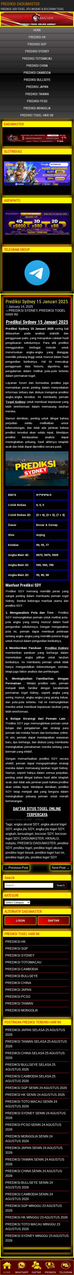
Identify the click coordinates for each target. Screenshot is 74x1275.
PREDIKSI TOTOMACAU (37, 58)
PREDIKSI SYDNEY (37, 51)
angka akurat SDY (26, 824)
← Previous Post (16, 867)
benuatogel (25, 833)
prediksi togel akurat (48, 848)
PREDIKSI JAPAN (37, 87)
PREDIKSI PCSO (37, 101)
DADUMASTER (32, 838)
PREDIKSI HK (37, 37)
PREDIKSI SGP (37, 44)
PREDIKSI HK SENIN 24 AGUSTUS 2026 (35, 1094)
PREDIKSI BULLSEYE (37, 80)
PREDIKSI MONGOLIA (37, 108)
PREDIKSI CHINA (37, 66)
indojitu (11, 843)
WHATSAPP (21, 1272)
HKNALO (52, 838)
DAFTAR (36, 1272)
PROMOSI (50, 1272)
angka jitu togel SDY (50, 829)
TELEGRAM (65, 1272)
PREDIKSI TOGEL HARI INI (36, 115)
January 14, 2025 (21, 306)
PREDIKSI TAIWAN (37, 94)
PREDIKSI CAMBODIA (37, 73)
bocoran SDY (44, 833)
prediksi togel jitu (17, 857)
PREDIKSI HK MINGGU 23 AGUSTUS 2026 (36, 1217)
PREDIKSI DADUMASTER (20, 4)
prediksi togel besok (20, 852)
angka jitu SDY (23, 829)
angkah (11, 833)
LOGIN (20, 920)
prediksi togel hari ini (49, 852)
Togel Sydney (15, 401)
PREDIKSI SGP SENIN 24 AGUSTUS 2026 (36, 1088)
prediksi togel (22, 848)
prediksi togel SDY (44, 857)
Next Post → (60, 867)
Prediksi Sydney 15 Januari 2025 (37, 301)
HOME (6, 1272)
